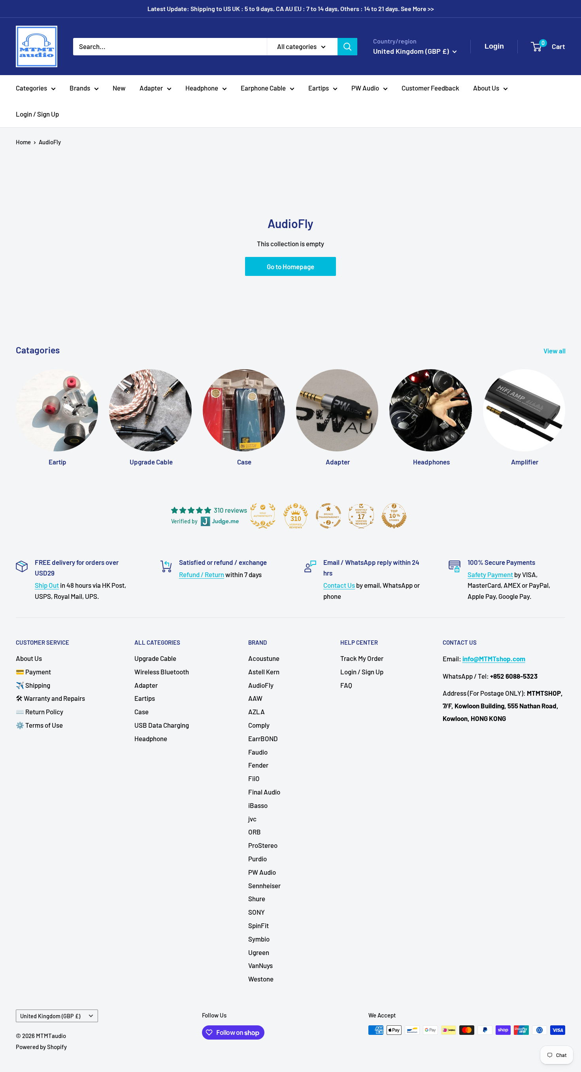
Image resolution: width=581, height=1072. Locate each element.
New (119, 88)
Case (141, 711)
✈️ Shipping (33, 685)
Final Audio (264, 792)
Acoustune (263, 658)
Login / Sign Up (37, 114)
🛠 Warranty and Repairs (50, 698)
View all (555, 351)
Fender (258, 765)
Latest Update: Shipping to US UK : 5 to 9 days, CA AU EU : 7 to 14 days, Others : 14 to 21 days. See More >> (290, 8)
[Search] (347, 46)
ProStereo (262, 845)
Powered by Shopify (41, 1046)
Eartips (318, 88)
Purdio (257, 859)
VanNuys (260, 965)
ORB (254, 832)
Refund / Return (201, 574)
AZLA (256, 711)
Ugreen (258, 952)
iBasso (258, 805)
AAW (255, 698)
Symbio (259, 939)
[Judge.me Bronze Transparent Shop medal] (328, 515)
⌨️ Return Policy (39, 711)
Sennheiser (264, 885)
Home (23, 141)
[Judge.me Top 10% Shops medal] (394, 515)
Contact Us (339, 585)
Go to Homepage (290, 266)
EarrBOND (263, 738)
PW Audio (365, 88)
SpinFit (258, 925)
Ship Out (47, 585)
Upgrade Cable (155, 658)
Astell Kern (263, 672)
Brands (80, 88)
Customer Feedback (430, 88)
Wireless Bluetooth (161, 672)
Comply (259, 725)
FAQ (346, 685)
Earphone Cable (263, 88)
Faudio (258, 752)
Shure (256, 898)
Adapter (151, 88)
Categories (31, 88)
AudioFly (50, 141)
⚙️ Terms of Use (39, 725)
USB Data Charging (161, 725)
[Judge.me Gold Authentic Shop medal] (262, 515)
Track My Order (361, 658)
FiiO (254, 778)
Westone (261, 979)
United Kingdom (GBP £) (50, 1016)
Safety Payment (490, 574)
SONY (256, 912)
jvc (252, 819)
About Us (486, 88)
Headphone (201, 88)
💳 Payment (33, 672)
